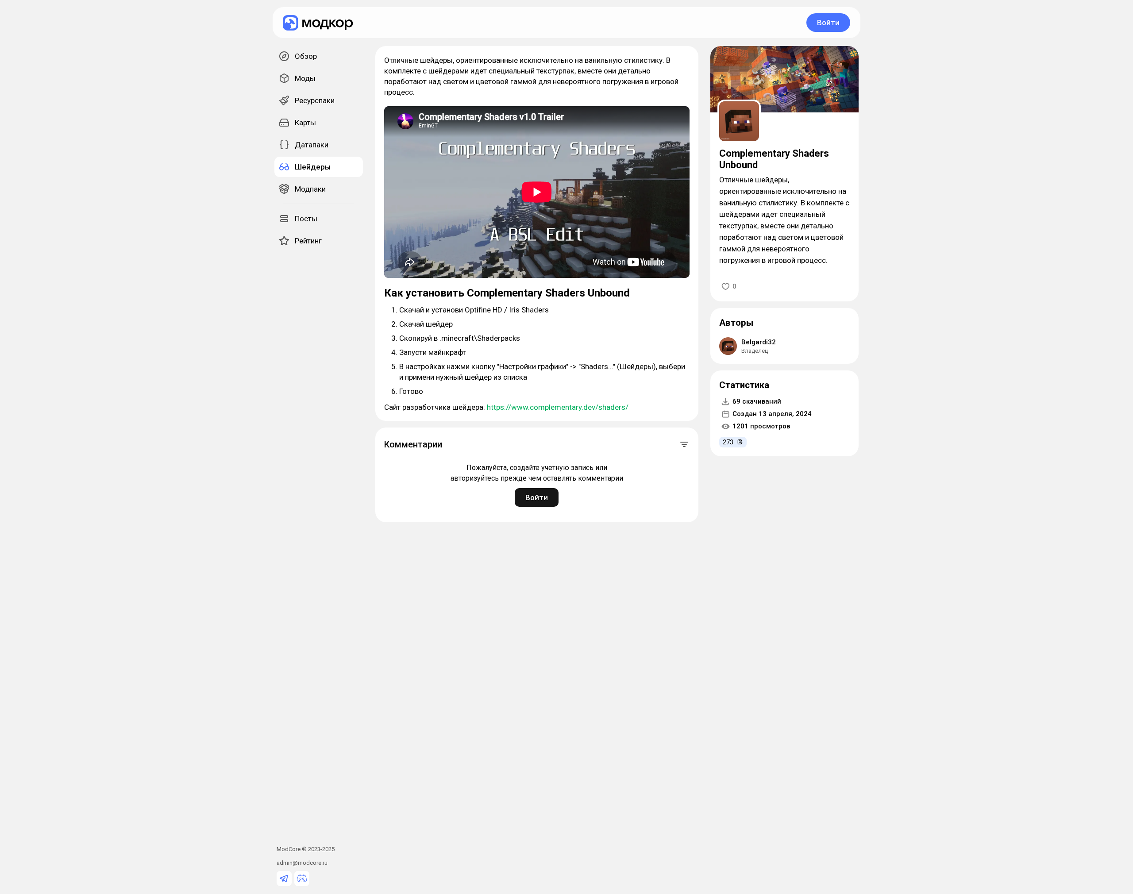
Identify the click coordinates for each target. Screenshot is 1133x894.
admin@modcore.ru (302, 862)
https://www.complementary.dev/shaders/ (557, 407)
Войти (828, 22)
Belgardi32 (758, 342)
